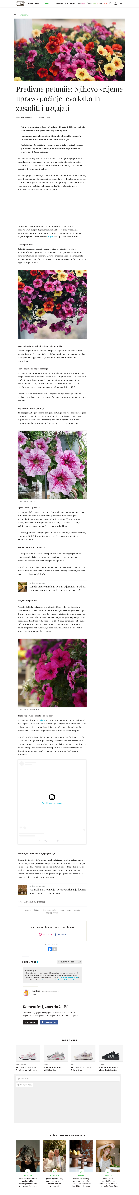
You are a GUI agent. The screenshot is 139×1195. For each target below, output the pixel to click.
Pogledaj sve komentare (69, 962)
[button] (121, 3)
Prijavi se (30, 1022)
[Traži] (110, 3)
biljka (50, 236)
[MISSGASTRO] (102, 3)
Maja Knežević (26, 117)
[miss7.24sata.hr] (21, 3)
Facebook (62, 934)
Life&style (24, 15)
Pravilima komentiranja (69, 978)
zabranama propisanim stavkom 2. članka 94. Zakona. (60, 980)
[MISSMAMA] (80, 3)
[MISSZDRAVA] (91, 3)
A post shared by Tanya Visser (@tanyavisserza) (52, 841)
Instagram (47, 934)
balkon (42, 720)
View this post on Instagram (52, 803)
